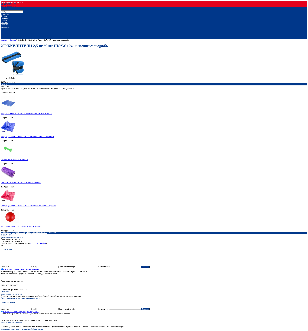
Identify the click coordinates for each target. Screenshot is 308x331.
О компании (6, 14)
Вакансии (5, 25)
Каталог (4, 40)
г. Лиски (4, 31)
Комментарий (104, 267)
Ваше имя (5, 267)
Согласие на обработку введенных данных (20, 312)
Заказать (145, 267)
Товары (4, 16)
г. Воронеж (5, 29)
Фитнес (13, 40)
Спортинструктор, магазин (12, 2)
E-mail (33, 267)
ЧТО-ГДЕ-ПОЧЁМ (38, 243)
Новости (4, 18)
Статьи (4, 20)
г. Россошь (5, 33)
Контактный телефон (67, 267)
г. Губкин (5, 38)
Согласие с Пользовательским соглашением (21, 269)
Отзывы (4, 23)
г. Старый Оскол (7, 36)
